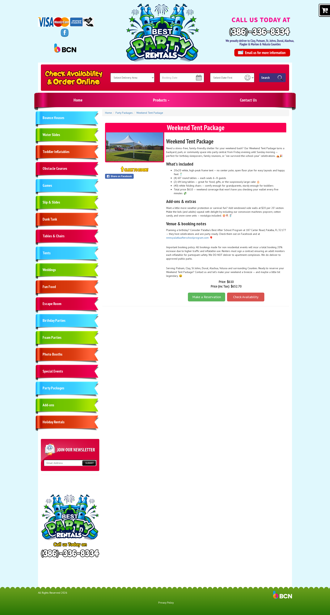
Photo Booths (52, 354)
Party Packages (53, 388)
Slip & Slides (51, 202)
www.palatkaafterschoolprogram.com (187, 237)
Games (47, 185)
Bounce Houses (53, 117)
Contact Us (248, 100)
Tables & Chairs (54, 235)
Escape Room (52, 303)
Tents (47, 252)
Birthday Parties (54, 320)
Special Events (53, 371)
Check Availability (245, 297)
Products (160, 100)
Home (78, 100)
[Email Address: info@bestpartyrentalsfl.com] (262, 52)
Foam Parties (52, 337)
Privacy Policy (166, 602)
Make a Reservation (206, 297)
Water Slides (51, 134)
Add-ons (48, 404)
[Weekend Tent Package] (134, 146)
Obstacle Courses (55, 168)
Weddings (49, 269)
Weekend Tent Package (149, 112)
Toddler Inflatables (56, 151)
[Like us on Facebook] (64, 32)
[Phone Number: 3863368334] (259, 31)
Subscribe (89, 463)
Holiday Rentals (54, 421)
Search (265, 78)
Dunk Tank (50, 219)
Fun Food (49, 286)
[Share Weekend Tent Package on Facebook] (134, 176)
